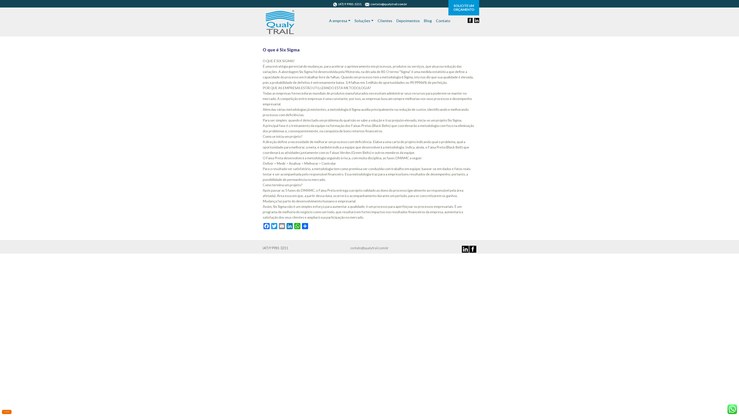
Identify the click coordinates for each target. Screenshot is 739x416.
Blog (428, 20)
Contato (443, 20)
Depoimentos (408, 20)
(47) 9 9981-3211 (350, 4)
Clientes (385, 20)
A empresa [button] (338, 20)
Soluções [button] (362, 20)
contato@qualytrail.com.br (388, 4)
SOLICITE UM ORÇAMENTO (463, 8)
